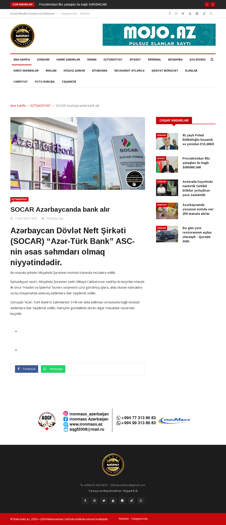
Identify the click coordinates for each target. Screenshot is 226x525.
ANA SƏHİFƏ (21, 59)
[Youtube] (190, 13)
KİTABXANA (99, 70)
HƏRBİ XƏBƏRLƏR (68, 59)
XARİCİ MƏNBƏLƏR (26, 70)
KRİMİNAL (154, 59)
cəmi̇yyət (162, 205)
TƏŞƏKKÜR (69, 82)
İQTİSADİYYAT (113, 59)
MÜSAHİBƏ (175, 59)
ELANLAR (191, 70)
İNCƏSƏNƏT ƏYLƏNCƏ (129, 70)
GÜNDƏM (43, 59)
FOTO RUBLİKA (45, 82)
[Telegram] (198, 13)
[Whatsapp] (211, 13)
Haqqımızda (69, 13)
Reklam (85, 13)
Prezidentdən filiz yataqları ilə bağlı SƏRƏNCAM (73, 4)
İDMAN (91, 59)
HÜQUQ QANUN (74, 70)
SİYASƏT (135, 59)
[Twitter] (183, 13)
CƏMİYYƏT (20, 82)
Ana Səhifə (18, 105)
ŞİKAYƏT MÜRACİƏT (165, 70)
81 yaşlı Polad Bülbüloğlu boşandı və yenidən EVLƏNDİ (198, 139)
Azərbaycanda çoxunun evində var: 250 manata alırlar (198, 209)
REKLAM (51, 70)
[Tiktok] (204, 13)
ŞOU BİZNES (198, 59)
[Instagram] (170, 13)
